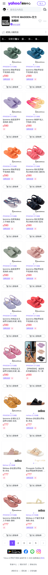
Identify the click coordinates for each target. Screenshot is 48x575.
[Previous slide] (3, 53)
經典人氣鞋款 (12, 32)
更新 (42, 558)
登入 (41, 3)
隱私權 (24, 570)
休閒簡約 (30, 38)
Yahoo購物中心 (19, 3)
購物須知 (33, 564)
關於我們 (23, 564)
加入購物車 (13, 87)
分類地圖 (33, 570)
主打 (4, 38)
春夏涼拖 (37, 38)
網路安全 (14, 570)
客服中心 (13, 564)
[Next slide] (21, 53)
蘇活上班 (24, 38)
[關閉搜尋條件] (7, 9)
